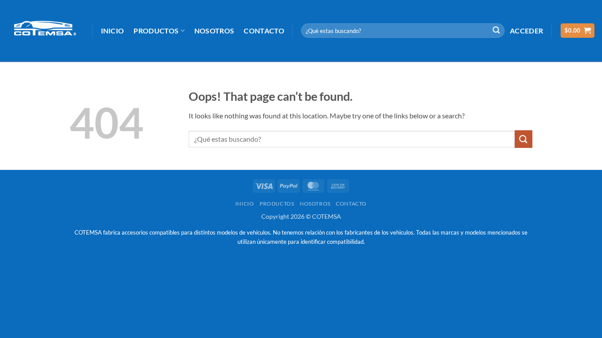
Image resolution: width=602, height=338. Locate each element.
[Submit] (496, 30)
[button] (526, 30)
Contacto (264, 30)
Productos (156, 30)
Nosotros (214, 30)
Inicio (112, 30)
